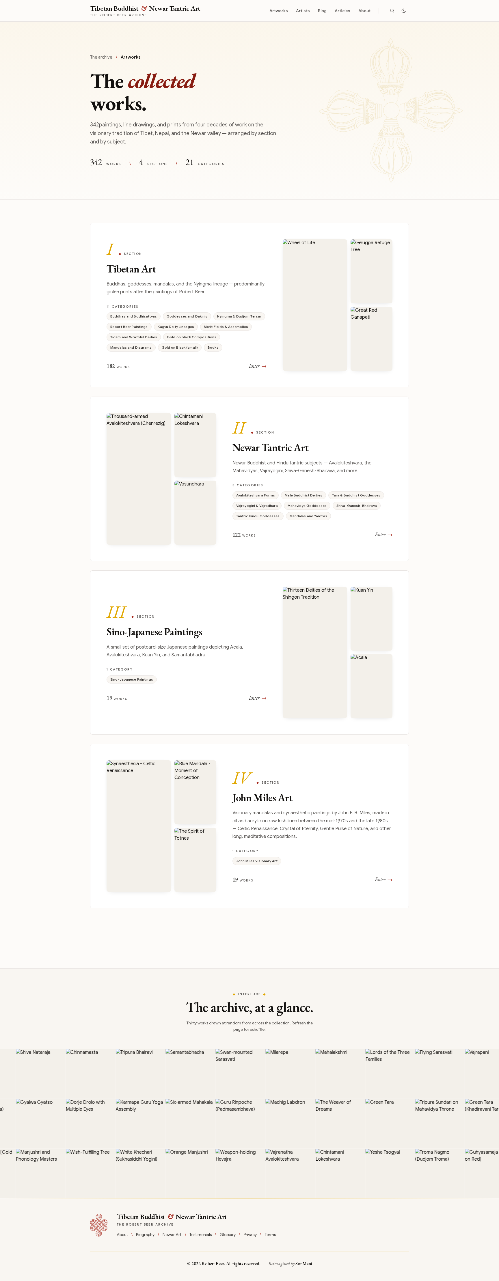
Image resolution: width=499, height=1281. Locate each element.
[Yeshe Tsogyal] (372, 1173)
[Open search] (392, 10)
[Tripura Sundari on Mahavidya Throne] (421, 1124)
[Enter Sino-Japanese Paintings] (249, 653)
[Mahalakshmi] (322, 1074)
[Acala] (371, 686)
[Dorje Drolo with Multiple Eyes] (72, 1124)
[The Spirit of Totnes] (195, 860)
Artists (303, 10)
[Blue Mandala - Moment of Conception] (195, 792)
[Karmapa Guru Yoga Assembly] (122, 1124)
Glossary (228, 1234)
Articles (342, 10)
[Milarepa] (272, 1074)
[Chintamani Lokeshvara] (195, 445)
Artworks (278, 10)
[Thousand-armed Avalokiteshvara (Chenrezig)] (139, 479)
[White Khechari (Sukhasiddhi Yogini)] (122, 1173)
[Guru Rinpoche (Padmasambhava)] (222, 1124)
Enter (258, 366)
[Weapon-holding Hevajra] (222, 1173)
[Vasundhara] (195, 513)
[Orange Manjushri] (172, 1173)
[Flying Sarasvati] (421, 1074)
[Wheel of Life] (315, 305)
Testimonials (200, 1234)
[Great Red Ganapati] (371, 339)
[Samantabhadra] (172, 1074)
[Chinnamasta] (72, 1074)
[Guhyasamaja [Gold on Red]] (471, 1173)
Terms (270, 1234)
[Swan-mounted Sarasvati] (222, 1074)
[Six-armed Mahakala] (172, 1124)
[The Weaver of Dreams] (322, 1124)
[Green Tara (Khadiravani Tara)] (471, 1124)
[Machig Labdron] (272, 1124)
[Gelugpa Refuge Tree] (371, 271)
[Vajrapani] (471, 1074)
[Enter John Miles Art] (249, 826)
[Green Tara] (372, 1124)
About (364, 10)
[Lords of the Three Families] (372, 1074)
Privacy (250, 1234)
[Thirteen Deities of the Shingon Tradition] (315, 652)
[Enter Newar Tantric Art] (249, 479)
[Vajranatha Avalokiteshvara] (272, 1173)
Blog (322, 10)
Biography (145, 1234)
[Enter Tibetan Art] (249, 305)
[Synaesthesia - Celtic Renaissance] (139, 826)
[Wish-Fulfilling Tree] (72, 1173)
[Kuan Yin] (371, 619)
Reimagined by (290, 1264)
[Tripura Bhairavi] (122, 1074)
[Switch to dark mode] (404, 10)
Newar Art (172, 1234)
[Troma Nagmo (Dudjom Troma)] (421, 1173)
